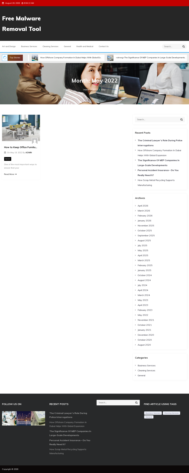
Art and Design (9, 46)
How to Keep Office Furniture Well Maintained (21, 147)
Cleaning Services (50, 46)
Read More (9, 174)
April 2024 (143, 290)
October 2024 (145, 275)
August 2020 (144, 344)
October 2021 (145, 325)
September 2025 (146, 235)
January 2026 (144, 220)
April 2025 (143, 255)
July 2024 (142, 285)
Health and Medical (84, 46)
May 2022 (143, 315)
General (67, 46)
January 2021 (144, 329)
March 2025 (144, 260)
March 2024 (144, 295)
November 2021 (146, 320)
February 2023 (145, 310)
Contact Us (104, 46)
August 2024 (144, 280)
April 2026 (143, 205)
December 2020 (146, 334)
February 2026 (145, 215)
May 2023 (143, 300)
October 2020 (145, 339)
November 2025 (146, 225)
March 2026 (144, 210)
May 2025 (143, 250)
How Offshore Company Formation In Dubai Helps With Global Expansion (61, 57)
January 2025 (144, 270)
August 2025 (144, 240)
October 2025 (145, 230)
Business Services (29, 46)
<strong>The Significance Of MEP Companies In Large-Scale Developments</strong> (141, 57)
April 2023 (143, 305)
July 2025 (142, 245)
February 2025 (145, 265)
